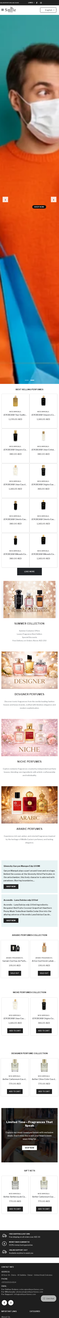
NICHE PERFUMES (29, 761)
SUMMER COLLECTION (29, 623)
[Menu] (2, 9)
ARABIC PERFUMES (29, 828)
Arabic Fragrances (14, 958)
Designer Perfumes (29, 694)
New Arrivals (15, 412)
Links (30, 3)
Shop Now (50, 207)
